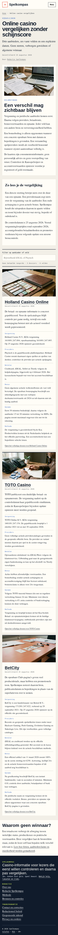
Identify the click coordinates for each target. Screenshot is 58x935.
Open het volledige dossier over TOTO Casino (22, 628)
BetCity (12, 668)
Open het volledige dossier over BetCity (20, 811)
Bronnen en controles (13, 898)
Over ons (6, 887)
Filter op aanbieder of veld (15, 253)
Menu (52, 5)
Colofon (5, 932)
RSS (13, 932)
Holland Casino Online (27, 302)
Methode (6, 894)
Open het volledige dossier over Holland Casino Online (26, 445)
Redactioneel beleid (12, 911)
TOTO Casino (18, 485)
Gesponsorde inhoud (12, 915)
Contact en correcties (12, 907)
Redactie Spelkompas (16, 59)
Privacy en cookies (11, 919)
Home (4, 13)
